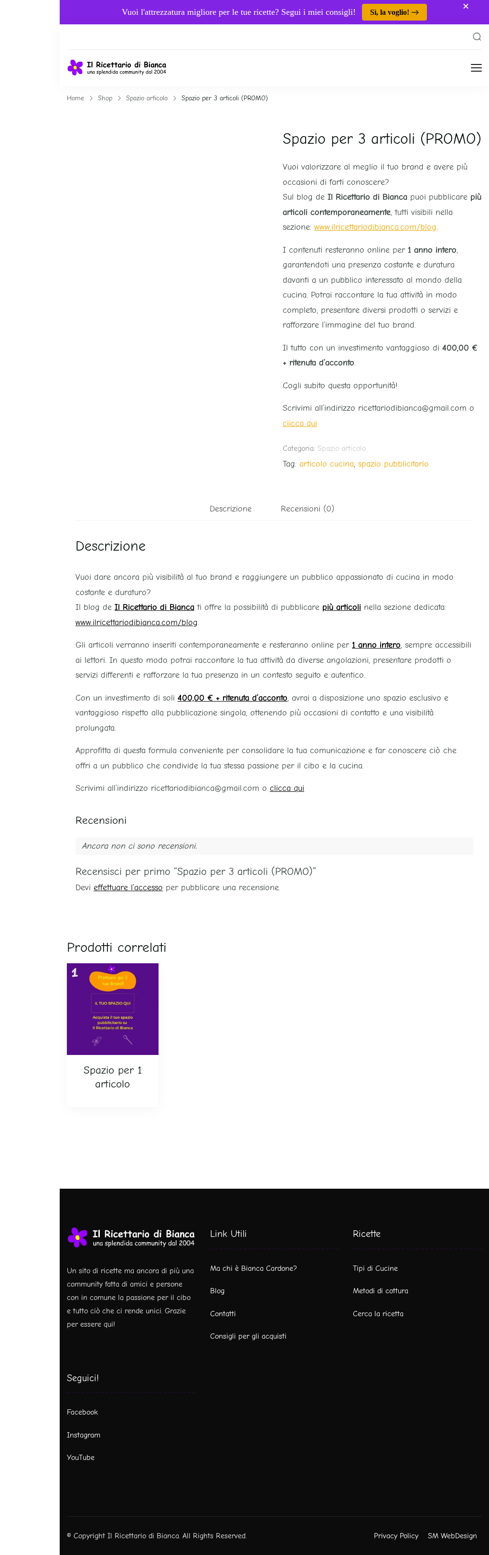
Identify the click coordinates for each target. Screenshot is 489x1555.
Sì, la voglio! (389, 12)
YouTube (81, 1457)
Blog (217, 1291)
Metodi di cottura (380, 1291)
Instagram (83, 1435)
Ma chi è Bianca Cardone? (253, 1268)
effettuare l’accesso (128, 888)
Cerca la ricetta (378, 1314)
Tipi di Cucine (375, 1268)
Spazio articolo (342, 448)
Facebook (82, 1412)
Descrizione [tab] (231, 509)
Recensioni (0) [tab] (307, 509)
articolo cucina (326, 464)
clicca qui (300, 423)
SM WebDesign (452, 1536)
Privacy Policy (396, 1536)
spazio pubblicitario (393, 464)
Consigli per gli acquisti (248, 1336)
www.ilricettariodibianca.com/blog (375, 227)
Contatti (223, 1314)
